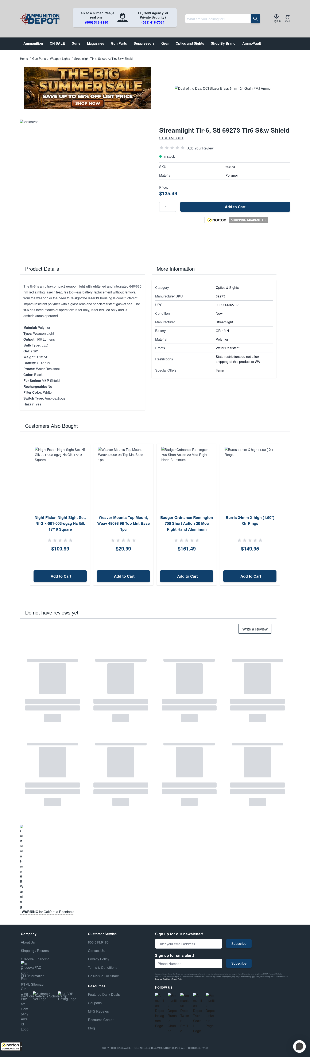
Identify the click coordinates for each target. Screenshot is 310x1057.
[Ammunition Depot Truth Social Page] (197, 1013)
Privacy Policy (177, 979)
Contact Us (96, 950)
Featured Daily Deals (104, 994)
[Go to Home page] (39, 19)
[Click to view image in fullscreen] (85, 185)
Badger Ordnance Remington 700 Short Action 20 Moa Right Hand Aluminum (186, 523)
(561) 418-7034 (153, 22)
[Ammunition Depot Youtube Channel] (172, 1013)
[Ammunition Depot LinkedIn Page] (210, 1010)
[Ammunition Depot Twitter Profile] (185, 1013)
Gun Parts (39, 58)
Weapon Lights (60, 58)
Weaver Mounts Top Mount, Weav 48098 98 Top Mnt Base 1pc (123, 523)
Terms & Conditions (102, 967)
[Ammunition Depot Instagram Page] (159, 1010)
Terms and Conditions (162, 979)
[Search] (255, 18)
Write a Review (255, 629)
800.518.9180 (98, 942)
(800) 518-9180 (96, 22)
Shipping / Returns (35, 950)
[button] (11, 1046)
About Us (28, 942)
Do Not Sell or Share (103, 975)
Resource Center (100, 1019)
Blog (91, 1028)
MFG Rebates (98, 1011)
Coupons (95, 1002)
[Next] (285, 514)
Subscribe (239, 943)
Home (24, 58)
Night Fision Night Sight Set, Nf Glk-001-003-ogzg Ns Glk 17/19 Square (60, 523)
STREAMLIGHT (171, 138)
